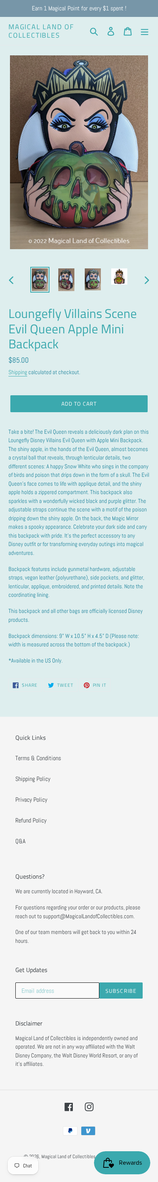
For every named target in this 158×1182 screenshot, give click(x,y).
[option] (40, 280)
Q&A (20, 841)
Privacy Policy (31, 800)
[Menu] (144, 30)
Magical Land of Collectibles (41, 31)
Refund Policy (30, 820)
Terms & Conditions (38, 758)
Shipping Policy (32, 779)
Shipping (17, 372)
